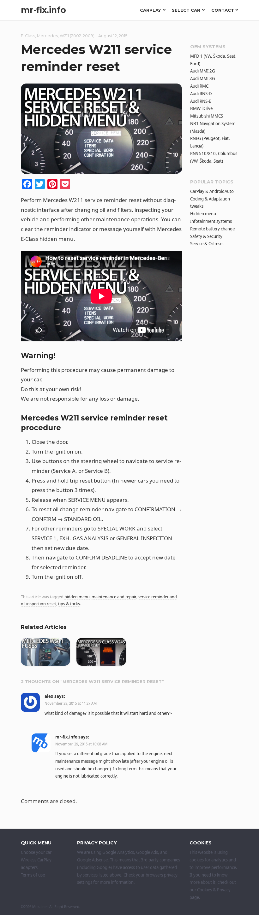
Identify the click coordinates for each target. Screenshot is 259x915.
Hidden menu (203, 214)
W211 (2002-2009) (77, 35)
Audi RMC (199, 86)
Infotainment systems (211, 221)
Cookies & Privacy (214, 890)
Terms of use (33, 875)
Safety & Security (206, 236)
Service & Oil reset (207, 243)
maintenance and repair (114, 596)
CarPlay (150, 10)
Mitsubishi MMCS (206, 116)
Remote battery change (212, 229)
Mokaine (39, 906)
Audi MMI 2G (202, 71)
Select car (186, 10)
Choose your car (36, 852)
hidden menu (77, 596)
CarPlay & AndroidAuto (212, 191)
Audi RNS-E (200, 101)
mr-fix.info (43, 10)
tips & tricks (69, 603)
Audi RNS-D (201, 93)
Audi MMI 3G (202, 78)
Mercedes (47, 35)
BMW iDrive (201, 108)
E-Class (28, 35)
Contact (222, 10)
